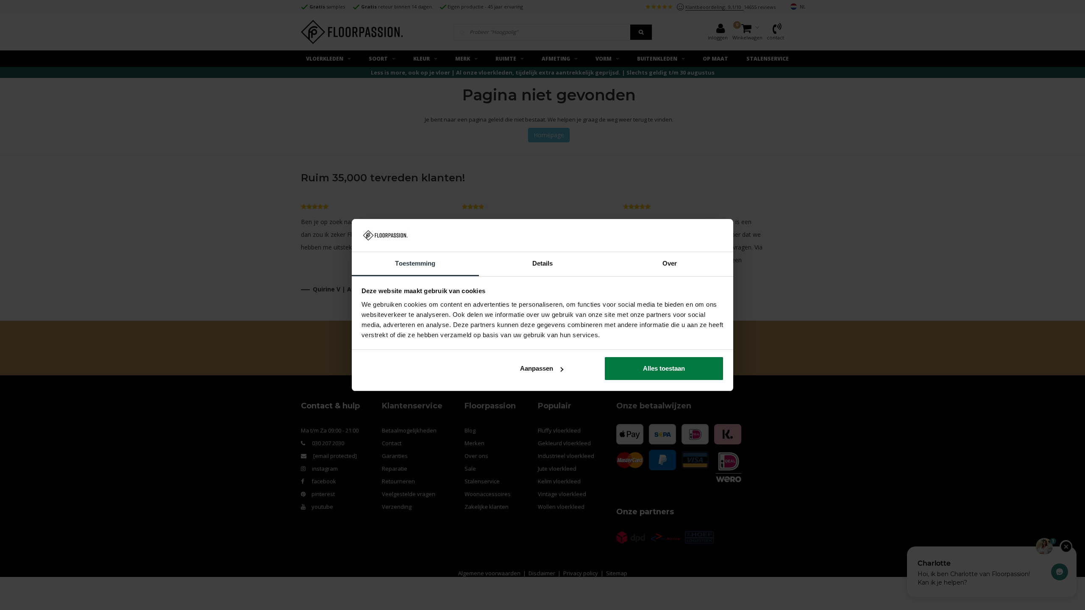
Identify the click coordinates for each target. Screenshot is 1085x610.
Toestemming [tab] (415, 263)
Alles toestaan (664, 368)
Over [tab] (669, 263)
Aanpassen (536, 368)
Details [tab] (542, 263)
